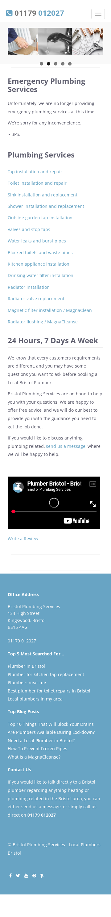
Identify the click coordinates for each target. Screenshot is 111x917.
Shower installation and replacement (46, 206)
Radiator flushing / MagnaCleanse (43, 322)
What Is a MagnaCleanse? (34, 757)
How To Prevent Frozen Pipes (37, 748)
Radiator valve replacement (36, 298)
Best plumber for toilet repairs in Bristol (49, 691)
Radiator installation (29, 287)
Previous (12, 47)
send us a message (65, 446)
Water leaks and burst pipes (37, 241)
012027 (48, 815)
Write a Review (23, 538)
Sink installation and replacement (42, 195)
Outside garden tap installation (40, 218)
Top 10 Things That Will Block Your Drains (51, 724)
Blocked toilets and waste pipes (40, 252)
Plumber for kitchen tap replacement (46, 674)
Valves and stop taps (29, 229)
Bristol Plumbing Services (39, 845)
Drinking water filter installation (40, 275)
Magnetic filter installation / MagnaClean (50, 310)
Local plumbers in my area (35, 699)
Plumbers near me (27, 682)
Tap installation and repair (35, 172)
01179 (38, 12)
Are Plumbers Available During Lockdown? (51, 732)
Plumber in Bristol (26, 666)
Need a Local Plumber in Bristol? (41, 740)
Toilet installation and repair (37, 183)
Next (98, 47)
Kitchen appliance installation (38, 264)
